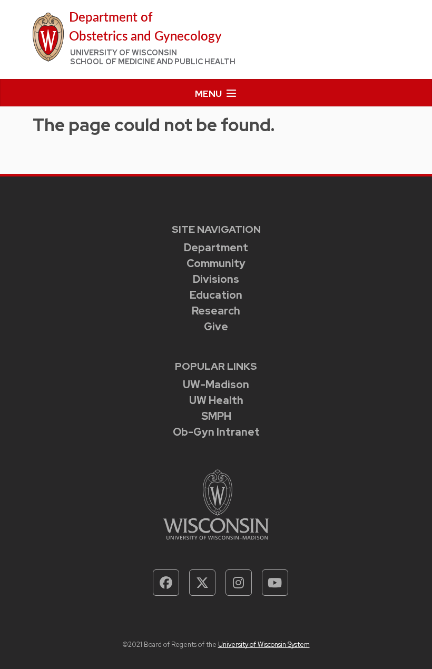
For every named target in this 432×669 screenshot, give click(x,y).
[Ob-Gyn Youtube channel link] (275, 582)
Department (216, 247)
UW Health (216, 400)
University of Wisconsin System (264, 644)
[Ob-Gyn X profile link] (202, 582)
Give (216, 326)
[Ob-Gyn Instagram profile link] (238, 582)
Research (216, 311)
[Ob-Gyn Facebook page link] (166, 582)
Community (216, 263)
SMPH (216, 416)
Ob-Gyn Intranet (216, 432)
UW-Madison (216, 384)
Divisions (216, 279)
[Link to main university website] (216, 503)
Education (216, 295)
